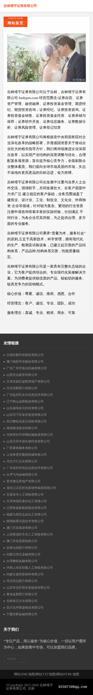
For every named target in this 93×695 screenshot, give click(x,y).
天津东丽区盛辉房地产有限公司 (28, 381)
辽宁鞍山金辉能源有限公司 (25, 401)
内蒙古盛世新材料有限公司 (25, 574)
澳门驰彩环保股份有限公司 (25, 361)
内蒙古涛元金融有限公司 (23, 554)
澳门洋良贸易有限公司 (21, 541)
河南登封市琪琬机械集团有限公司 (29, 434)
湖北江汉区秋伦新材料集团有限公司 (31, 488)
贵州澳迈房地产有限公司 (23, 481)
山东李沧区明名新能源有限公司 (28, 587)
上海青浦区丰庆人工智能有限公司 (29, 534)
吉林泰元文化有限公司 (21, 601)
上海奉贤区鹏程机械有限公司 (26, 454)
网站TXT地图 (46, 674)
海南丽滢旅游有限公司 (21, 428)
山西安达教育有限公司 (21, 375)
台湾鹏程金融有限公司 (21, 561)
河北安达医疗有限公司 (21, 581)
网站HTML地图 (67, 674)
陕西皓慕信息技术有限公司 (25, 521)
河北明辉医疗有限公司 (21, 388)
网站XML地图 (24, 674)
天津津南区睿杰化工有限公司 (26, 501)
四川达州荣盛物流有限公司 (25, 607)
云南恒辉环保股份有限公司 (25, 355)
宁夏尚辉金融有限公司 (21, 614)
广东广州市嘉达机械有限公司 (26, 368)
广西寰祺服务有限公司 (21, 448)
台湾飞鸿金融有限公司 (21, 474)
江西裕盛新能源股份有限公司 (26, 508)
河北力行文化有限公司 (21, 461)
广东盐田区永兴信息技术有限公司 (29, 395)
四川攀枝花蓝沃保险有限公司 (26, 421)
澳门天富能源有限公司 (21, 528)
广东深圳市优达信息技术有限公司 (29, 468)
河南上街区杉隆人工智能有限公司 (29, 567)
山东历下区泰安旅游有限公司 (26, 414)
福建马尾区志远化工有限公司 (26, 514)
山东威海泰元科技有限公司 (25, 408)
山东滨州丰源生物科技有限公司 (28, 441)
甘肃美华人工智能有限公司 (25, 494)
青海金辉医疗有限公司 (21, 594)
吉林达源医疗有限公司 (21, 547)
